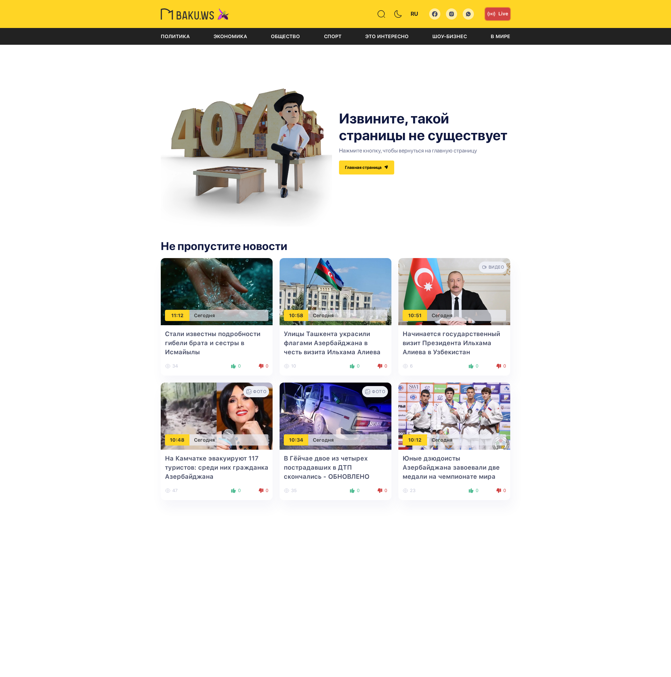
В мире (500, 36)
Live (503, 13)
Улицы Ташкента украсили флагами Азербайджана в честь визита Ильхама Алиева (332, 343)
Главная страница (363, 167)
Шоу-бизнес (449, 36)
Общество (285, 36)
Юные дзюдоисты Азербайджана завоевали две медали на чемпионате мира (451, 467)
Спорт (332, 36)
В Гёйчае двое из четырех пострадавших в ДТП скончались (326, 467)
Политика (175, 36)
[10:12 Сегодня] (454, 416)
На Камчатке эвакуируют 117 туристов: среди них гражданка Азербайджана (216, 467)
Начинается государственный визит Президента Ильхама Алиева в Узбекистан (451, 343)
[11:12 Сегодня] (217, 291)
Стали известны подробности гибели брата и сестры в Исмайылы (212, 343)
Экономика (230, 36)
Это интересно (387, 36)
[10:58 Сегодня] (335, 291)
